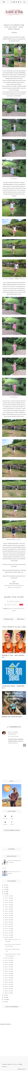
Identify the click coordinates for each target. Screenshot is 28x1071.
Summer (14, 610)
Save (22, 604)
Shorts (4, 278)
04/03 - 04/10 (8, 982)
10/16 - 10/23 (8, 904)
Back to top (21, 1069)
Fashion (19, 608)
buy (12, 608)
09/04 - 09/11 (8, 917)
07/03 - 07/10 (8, 935)
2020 (5, 885)
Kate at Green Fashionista (13, 733)
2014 (5, 995)
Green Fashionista (12, 743)
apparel (9, 608)
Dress (12, 178)
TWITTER (13, 585)
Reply (24, 745)
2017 (5, 891)
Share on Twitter (12, 604)
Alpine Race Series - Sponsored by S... (13, 687)
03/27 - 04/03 (8, 984)
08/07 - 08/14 (8, 924)
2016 (5, 893)
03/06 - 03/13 (8, 990)
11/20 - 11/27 (8, 896)
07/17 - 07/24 (8, 930)
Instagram (5, 824)
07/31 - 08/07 (8, 926)
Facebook (12, 824)
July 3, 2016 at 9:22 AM (13, 736)
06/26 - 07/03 (8, 937)
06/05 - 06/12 (8, 962)
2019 (5, 887)
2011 (5, 1001)
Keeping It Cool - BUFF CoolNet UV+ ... (13, 656)
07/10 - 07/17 (8, 932)
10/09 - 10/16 (8, 906)
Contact (4, 868)
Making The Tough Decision (12, 716)
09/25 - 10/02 (8, 911)
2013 (5, 997)
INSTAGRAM (7, 585)
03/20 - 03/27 (8, 986)
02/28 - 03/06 (8, 993)
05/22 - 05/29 (8, 966)
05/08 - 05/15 (8, 971)
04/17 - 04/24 (8, 977)
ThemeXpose (15, 1064)
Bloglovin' (5, 818)
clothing (15, 608)
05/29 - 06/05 (8, 964)
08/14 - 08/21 (8, 922)
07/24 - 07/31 (8, 928)
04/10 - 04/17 (8, 980)
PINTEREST (20, 585)
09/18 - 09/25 (8, 913)
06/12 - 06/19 (8, 960)
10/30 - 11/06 (8, 900)
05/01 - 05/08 (8, 973)
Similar (11, 539)
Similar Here (22, 278)
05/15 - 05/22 (8, 969)
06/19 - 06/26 (8, 958)
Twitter (11, 818)
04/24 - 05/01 (8, 975)
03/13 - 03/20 (8, 988)
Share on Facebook (14, 601)
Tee (8, 278)
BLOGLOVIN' (17, 587)
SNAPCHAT (10, 587)
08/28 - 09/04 (8, 919)
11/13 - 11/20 (8, 898)
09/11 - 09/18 (8, 915)
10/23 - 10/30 (8, 902)
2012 (5, 999)
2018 (5, 889)
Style (23, 608)
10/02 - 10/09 (8, 909)
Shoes (16, 178)
